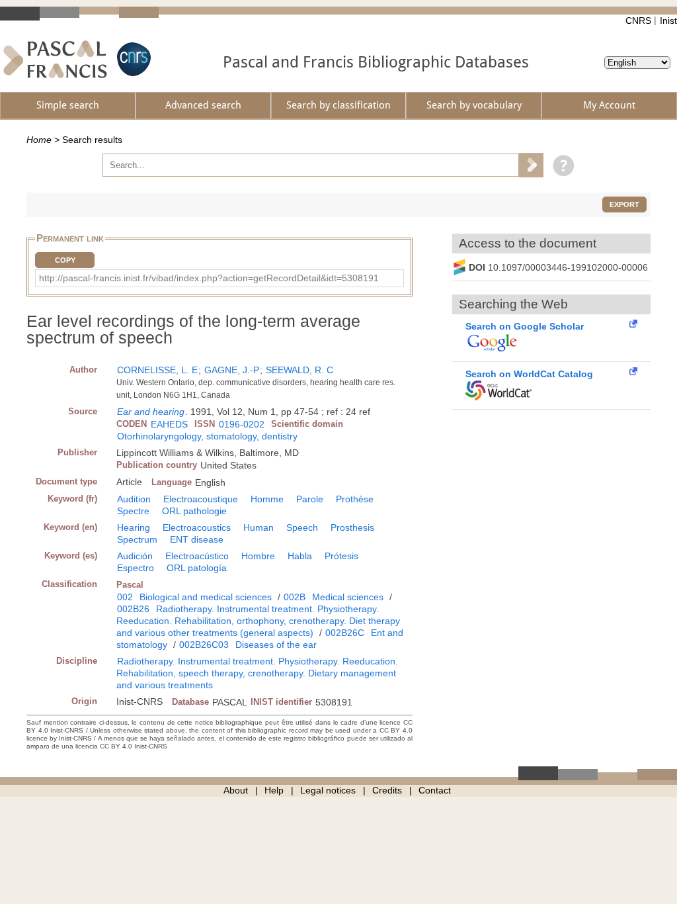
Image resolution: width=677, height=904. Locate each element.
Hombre (258, 556)
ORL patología (197, 568)
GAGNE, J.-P (231, 370)
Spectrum (137, 539)
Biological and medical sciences (205, 597)
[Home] (55, 59)
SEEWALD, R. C (299, 370)
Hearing (133, 527)
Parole (309, 499)
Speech (302, 527)
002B (294, 597)
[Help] (560, 164)
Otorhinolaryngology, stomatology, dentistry (207, 436)
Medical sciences (347, 597)
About (235, 790)
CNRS (638, 20)
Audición (135, 556)
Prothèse (355, 499)
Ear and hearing (150, 411)
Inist (668, 20)
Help (274, 790)
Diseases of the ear (276, 644)
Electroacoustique (200, 499)
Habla (300, 556)
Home (39, 139)
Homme (267, 499)
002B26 (133, 609)
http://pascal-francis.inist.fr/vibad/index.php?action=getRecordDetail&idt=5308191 (209, 278)
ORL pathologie (194, 511)
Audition (134, 499)
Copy (65, 260)
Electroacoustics (197, 527)
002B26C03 (204, 644)
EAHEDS (169, 424)
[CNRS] (132, 59)
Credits (387, 790)
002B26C (344, 632)
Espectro (135, 568)
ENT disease (196, 539)
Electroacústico (197, 556)
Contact (434, 790)
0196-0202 (241, 424)
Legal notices (328, 790)
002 (125, 597)
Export (624, 204)
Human (258, 527)
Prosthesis (352, 527)
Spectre (133, 511)
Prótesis (341, 556)
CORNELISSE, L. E (157, 370)
